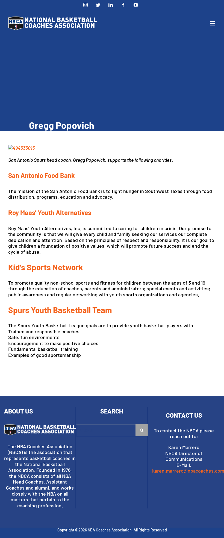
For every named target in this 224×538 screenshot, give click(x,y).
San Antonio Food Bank (41, 175)
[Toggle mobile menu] (213, 23)
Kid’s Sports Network (45, 267)
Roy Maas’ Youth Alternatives (49, 212)
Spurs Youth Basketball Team (60, 310)
